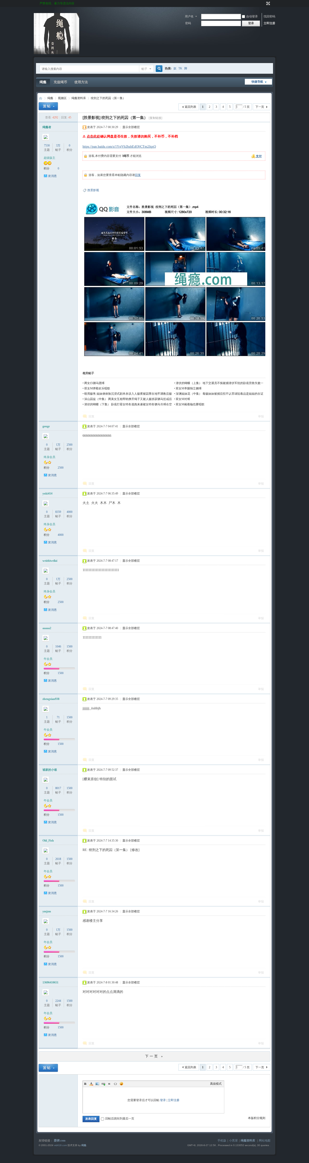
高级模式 (216, 1083)
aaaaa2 (46, 628)
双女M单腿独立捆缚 (189, 388)
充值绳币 (60, 82)
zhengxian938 (50, 699)
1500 (69, 646)
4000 (69, 512)
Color (91, 1083)
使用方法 (81, 82)
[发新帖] (48, 106)
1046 (58, 646)
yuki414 (47, 493)
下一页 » (154, 1056)
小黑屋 (233, 1140)
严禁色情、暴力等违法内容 (57, 3)
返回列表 (190, 107)
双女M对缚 (183, 399)
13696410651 (50, 982)
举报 (261, 416)
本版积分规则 (256, 1118)
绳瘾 (43, 82)
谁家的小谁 (49, 769)
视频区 (62, 98)
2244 (58, 1001)
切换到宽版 (267, 3)
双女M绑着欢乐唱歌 (97, 388)
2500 (69, 444)
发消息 (52, 176)
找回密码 (269, 16)
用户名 (189, 16)
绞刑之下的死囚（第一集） (108, 98)
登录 (163, 1100)
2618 (58, 859)
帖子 (144, 69)
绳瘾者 (46, 127)
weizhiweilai (49, 560)
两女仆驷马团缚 (94, 383)
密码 (188, 23)
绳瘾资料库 (78, 98)
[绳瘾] (56, 53)
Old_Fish (48, 840)
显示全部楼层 (131, 127)
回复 (138, 175)
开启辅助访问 (263, 3)
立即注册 (269, 23)
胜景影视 (93, 190)
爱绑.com (59, 1140)
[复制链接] (155, 118)
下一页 (259, 107)
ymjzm (46, 911)
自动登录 (252, 16)
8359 (58, 512)
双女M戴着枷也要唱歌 (190, 404)
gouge (46, 426)
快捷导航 (257, 81)
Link (103, 1083)
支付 (259, 156)
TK (180, 68)
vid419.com (60, 1145)
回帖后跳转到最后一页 (119, 1118)
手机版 (222, 1140)
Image (97, 1083)
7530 (47, 145)
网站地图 (264, 1140)
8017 (58, 788)
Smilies (121, 1083)
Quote (109, 1083)
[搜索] (158, 69)
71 (58, 717)
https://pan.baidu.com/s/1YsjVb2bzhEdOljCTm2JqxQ (119, 146)
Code (115, 1083)
